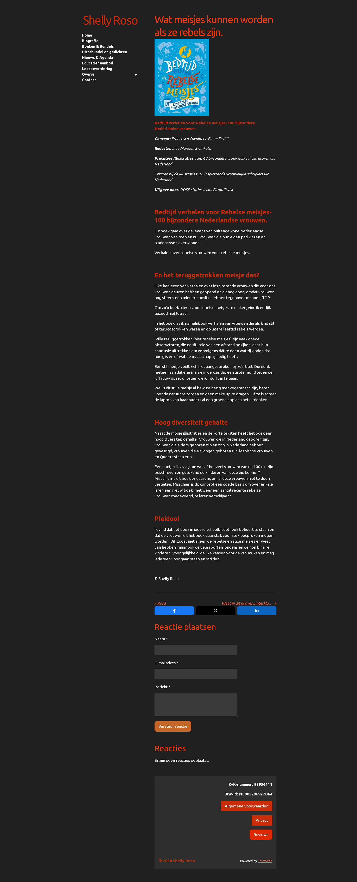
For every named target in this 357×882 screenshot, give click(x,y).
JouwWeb (265, 861)
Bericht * (162, 687)
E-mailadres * (167, 663)
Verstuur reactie (172, 726)
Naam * (161, 639)
